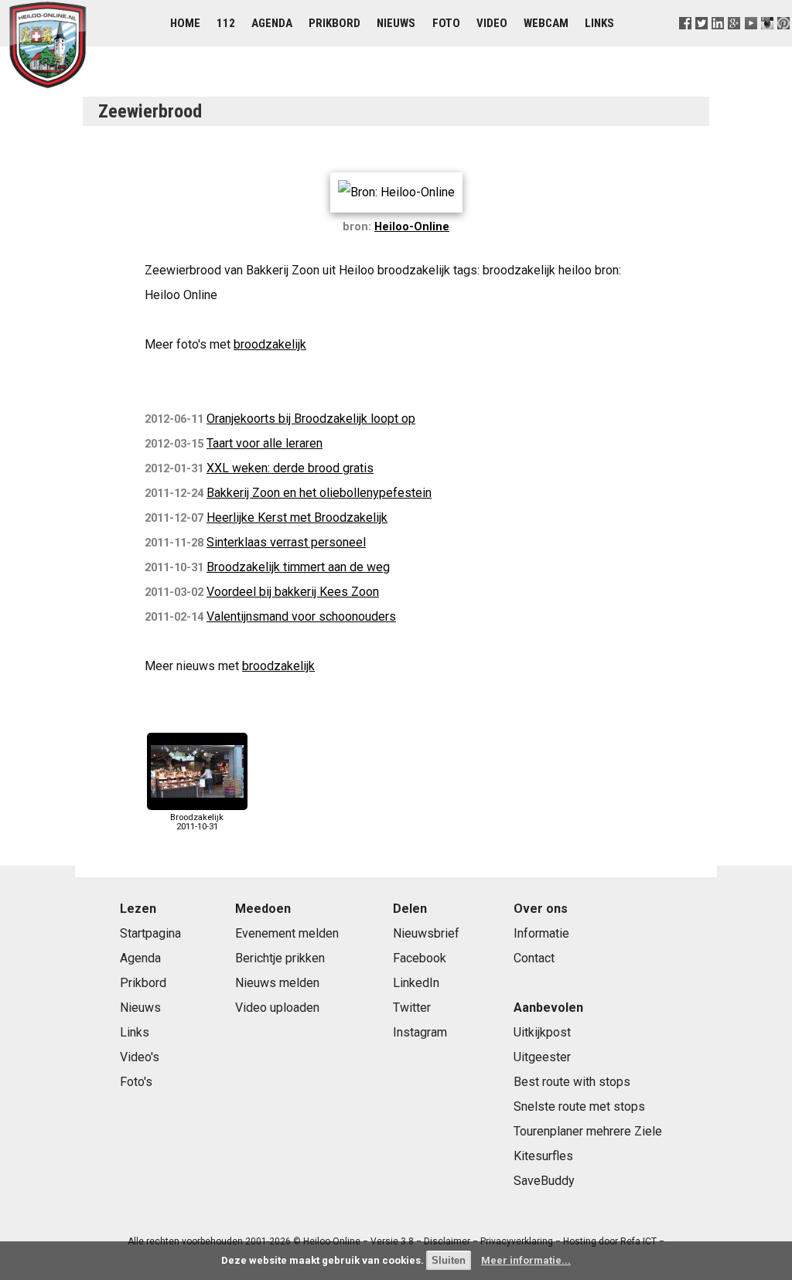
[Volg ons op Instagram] (766, 42)
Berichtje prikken (280, 958)
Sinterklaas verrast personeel (286, 542)
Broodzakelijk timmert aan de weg (298, 567)
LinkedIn (416, 982)
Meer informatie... (526, 1260)
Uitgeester (542, 1057)
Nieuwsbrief (426, 933)
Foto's (136, 1081)
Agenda (271, 23)
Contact (534, 958)
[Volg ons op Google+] (734, 42)
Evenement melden (287, 933)
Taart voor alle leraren (265, 443)
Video (491, 23)
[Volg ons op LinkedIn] (718, 42)
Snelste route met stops (579, 1106)
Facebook (419, 958)
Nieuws (396, 23)
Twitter (412, 1007)
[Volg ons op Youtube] (750, 42)
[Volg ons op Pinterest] (783, 42)
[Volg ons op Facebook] (685, 42)
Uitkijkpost (542, 1032)
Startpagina (150, 933)
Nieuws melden (277, 982)
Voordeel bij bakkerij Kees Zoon (293, 591)
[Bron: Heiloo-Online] (396, 192)
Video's (139, 1057)
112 (226, 23)
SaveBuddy (544, 1180)
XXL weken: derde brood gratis (290, 468)
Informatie (541, 933)
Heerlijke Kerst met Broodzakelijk (297, 517)
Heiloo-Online (411, 226)
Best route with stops (572, 1081)
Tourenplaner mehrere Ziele (588, 1131)
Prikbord (334, 23)
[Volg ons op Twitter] (701, 42)
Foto (446, 23)
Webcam (546, 23)
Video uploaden (277, 1007)
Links (599, 23)
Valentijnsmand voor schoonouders (301, 616)
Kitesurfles (543, 1156)
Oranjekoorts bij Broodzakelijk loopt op (311, 418)
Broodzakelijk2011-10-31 (197, 821)
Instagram (420, 1032)
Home (185, 23)
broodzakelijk (270, 344)
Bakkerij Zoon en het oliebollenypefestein (319, 492)
